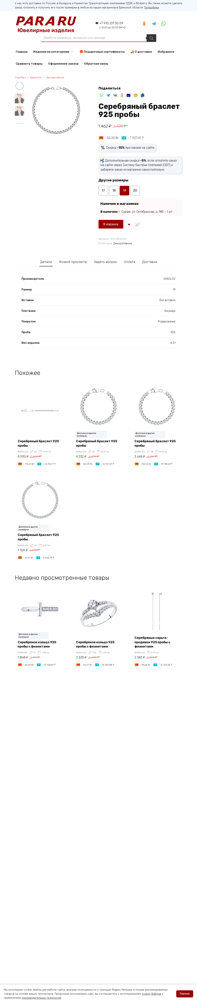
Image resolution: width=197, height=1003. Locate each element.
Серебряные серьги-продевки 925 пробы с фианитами (152, 642)
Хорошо (185, 993)
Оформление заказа (63, 63)
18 (114, 190)
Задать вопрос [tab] (105, 262)
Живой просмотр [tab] (73, 262)
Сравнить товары (29, 63)
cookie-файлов (151, 993)
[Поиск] (151, 38)
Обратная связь (96, 63)
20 (135, 190)
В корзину (111, 224)
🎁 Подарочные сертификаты (102, 51)
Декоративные (55, 77)
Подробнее (151, 7)
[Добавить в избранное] (129, 224)
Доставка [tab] (149, 262)
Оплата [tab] (129, 262)
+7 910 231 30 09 (112, 25)
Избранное (166, 51)
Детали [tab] (46, 262)
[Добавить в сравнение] (137, 224)
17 (103, 190)
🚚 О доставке (141, 51)
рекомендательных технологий (41, 998)
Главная (22, 51)
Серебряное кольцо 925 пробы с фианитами (37, 644)
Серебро (20, 77)
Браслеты (36, 77)
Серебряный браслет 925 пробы (38, 443)
